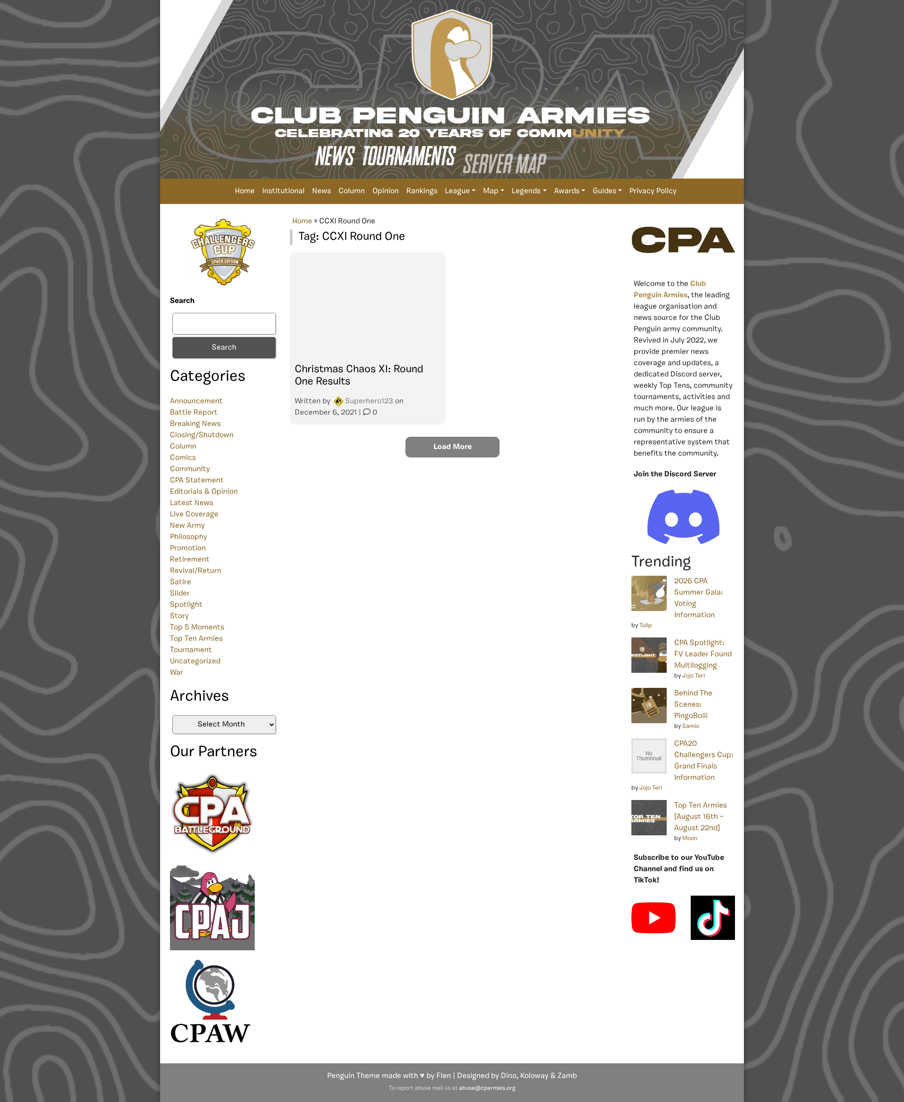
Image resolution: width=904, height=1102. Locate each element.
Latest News (191, 503)
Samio (690, 726)
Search (182, 301)
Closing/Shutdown (202, 435)
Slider (180, 593)
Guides (604, 191)
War (176, 673)
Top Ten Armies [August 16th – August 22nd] (700, 817)
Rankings (421, 191)
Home (245, 191)
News (321, 191)
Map (491, 191)
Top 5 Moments (197, 627)
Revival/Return (195, 571)
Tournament (191, 650)
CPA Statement (197, 480)
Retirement (190, 559)
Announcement (196, 401)
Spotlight (186, 605)
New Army (187, 526)
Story (179, 616)
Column (352, 191)
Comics (183, 458)
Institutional (283, 191)
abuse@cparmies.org (487, 1088)
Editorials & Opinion (204, 492)
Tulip (645, 625)
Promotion (188, 548)
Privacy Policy (653, 191)
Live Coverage (194, 514)
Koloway (534, 1076)
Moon (689, 838)
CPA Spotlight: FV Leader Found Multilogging (703, 654)
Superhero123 (369, 401)
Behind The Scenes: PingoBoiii (693, 705)
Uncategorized (195, 661)
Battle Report (194, 412)
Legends (526, 191)
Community (190, 469)
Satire (180, 582)
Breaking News (195, 424)
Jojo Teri (693, 676)
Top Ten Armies (196, 639)
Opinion (385, 191)
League (457, 191)
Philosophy (188, 537)
